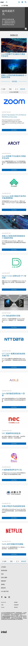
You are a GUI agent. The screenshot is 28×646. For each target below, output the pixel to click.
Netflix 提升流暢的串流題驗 (12, 544)
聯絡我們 (3, 581)
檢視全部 (22, 89)
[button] (14, 56)
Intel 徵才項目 (5, 591)
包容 (2, 574)
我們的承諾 (4, 570)
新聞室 (3, 584)
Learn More (14, 130)
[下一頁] (19, 89)
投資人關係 (4, 577)
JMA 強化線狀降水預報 (11, 315)
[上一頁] (7, 89)
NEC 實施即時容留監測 (11, 433)
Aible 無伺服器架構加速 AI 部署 (13, 394)
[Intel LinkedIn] (5, 597)
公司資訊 (3, 567)
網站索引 (3, 588)
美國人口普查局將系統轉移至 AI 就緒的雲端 (13, 76)
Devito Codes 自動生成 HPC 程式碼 (14, 277)
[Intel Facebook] (2, 597)
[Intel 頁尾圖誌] (4, 632)
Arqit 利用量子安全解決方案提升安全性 (13, 55)
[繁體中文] (22, 2)
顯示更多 (14, 81)
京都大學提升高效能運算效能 (13, 506)
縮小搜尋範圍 (14, 92)
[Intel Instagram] (9, 597)
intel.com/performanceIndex (8, 616)
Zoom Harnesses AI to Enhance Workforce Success (14, 116)
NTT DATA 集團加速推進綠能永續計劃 (13, 354)
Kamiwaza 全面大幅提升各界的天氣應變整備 (14, 197)
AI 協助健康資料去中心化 (12, 469)
